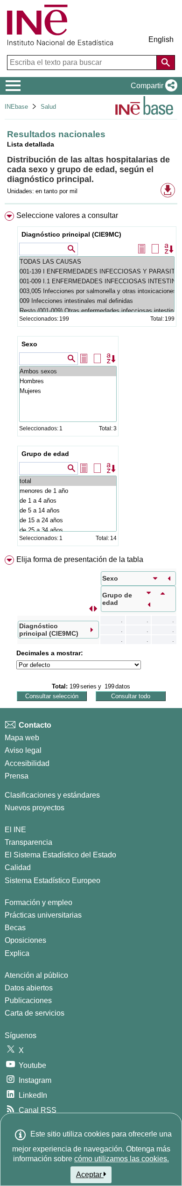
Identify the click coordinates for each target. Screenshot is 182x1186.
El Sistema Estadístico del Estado (60, 855)
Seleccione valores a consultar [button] (67, 215)
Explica (17, 953)
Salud (48, 106)
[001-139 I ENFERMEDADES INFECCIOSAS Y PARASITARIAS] (97, 271)
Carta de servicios (34, 1013)
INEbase (16, 106)
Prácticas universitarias (43, 915)
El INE (15, 830)
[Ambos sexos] (68, 371)
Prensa (16, 776)
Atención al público (36, 975)
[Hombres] (68, 381)
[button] (152, 85)
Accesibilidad (27, 763)
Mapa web (22, 738)
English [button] (161, 39)
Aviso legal (23, 750)
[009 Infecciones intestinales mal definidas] (97, 301)
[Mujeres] (68, 391)
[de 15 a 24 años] (68, 520)
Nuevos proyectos (34, 808)
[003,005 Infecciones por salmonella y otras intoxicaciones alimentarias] (97, 291)
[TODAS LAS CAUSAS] (97, 262)
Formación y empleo (38, 902)
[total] (68, 481)
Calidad (18, 867)
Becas (15, 928)
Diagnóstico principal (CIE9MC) (71, 234)
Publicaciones (28, 1000)
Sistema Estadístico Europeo (52, 880)
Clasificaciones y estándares (52, 795)
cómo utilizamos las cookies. (121, 1159)
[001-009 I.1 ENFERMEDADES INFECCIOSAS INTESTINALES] (97, 281)
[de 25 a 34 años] (68, 530)
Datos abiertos (29, 988)
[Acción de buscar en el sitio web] (165, 62)
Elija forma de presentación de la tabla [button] (79, 559)
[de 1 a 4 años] (68, 500)
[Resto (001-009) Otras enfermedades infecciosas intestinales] (97, 311)
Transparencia (28, 842)
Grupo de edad (45, 453)
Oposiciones (25, 940)
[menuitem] (91, 381)
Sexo (29, 344)
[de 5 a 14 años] (68, 510)
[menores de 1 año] (68, 491)
